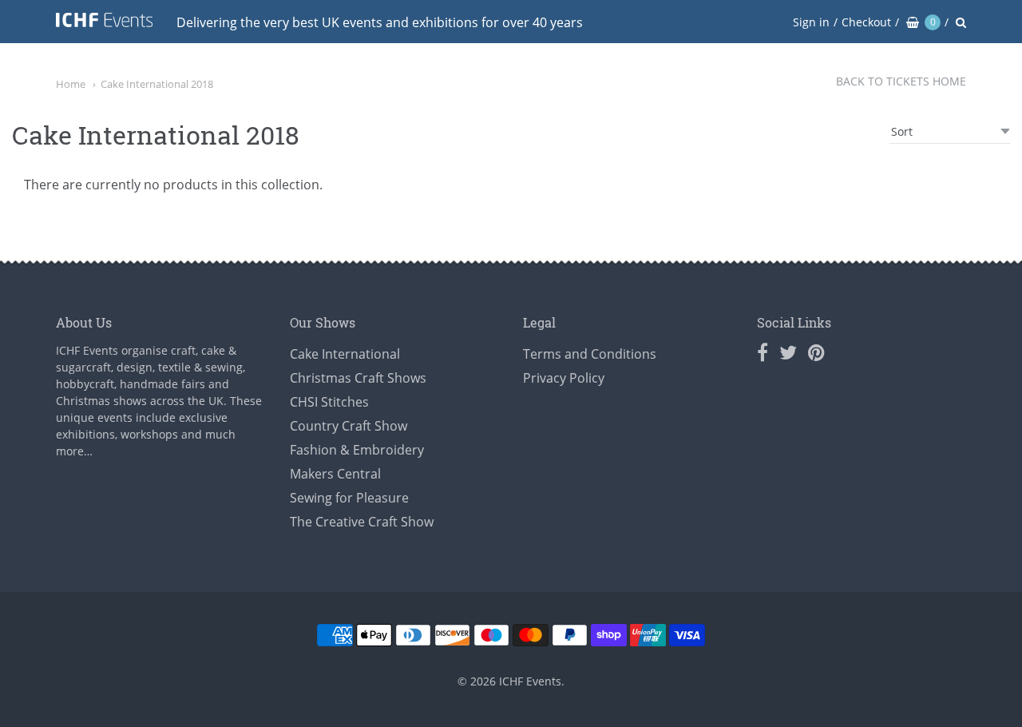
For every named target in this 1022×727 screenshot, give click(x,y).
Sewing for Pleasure (349, 498)
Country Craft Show (348, 426)
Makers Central (335, 474)
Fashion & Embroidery (357, 450)
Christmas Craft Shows (358, 378)
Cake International (345, 354)
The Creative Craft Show (362, 521)
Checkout (866, 22)
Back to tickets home (901, 81)
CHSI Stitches (329, 402)
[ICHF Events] (104, 23)
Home (70, 84)
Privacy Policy (563, 378)
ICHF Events (530, 681)
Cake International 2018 (157, 84)
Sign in (811, 22)
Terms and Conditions (589, 354)
